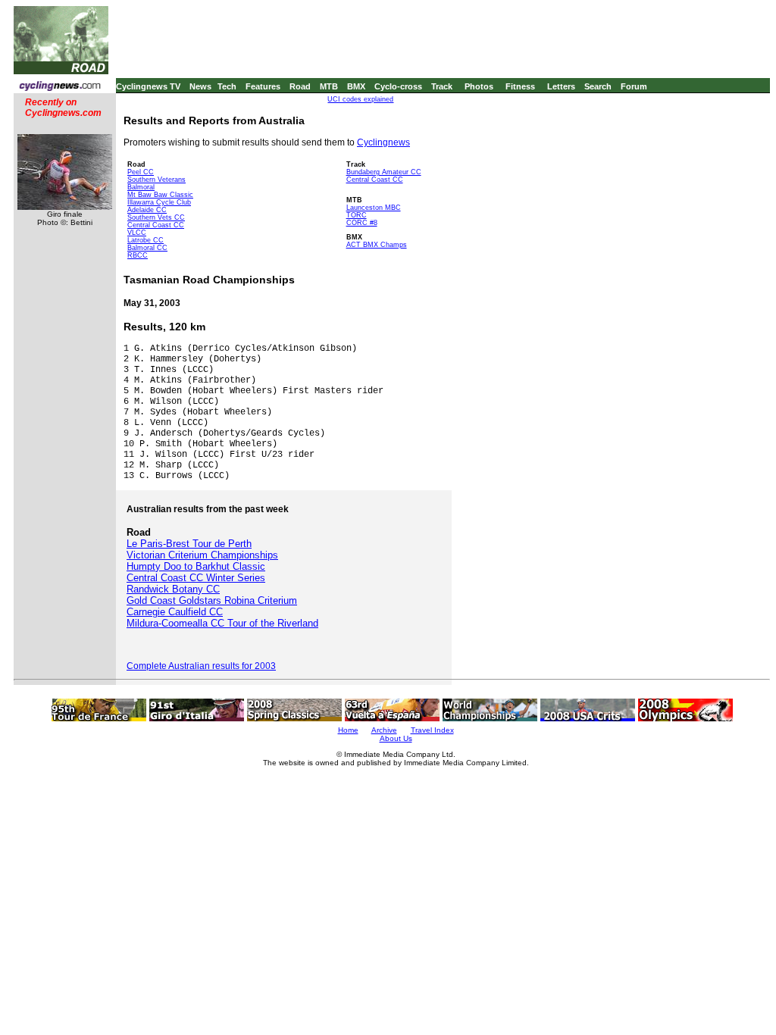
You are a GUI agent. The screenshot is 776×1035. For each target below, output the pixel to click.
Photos (479, 86)
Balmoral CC (147, 248)
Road (300, 86)
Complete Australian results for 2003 (201, 666)
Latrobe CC (145, 240)
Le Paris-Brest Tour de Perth (189, 543)
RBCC (137, 255)
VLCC (136, 232)
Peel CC (140, 172)
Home (348, 730)
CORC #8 (361, 223)
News (200, 86)
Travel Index (432, 730)
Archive (384, 730)
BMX (356, 86)
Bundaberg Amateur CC (383, 172)
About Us (396, 738)
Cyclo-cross (398, 86)
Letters (561, 86)
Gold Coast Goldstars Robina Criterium (212, 600)
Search (598, 86)
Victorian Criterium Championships (202, 555)
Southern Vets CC (156, 217)
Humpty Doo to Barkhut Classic (196, 566)
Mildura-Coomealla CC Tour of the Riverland (222, 623)
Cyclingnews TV (148, 86)
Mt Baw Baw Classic (160, 195)
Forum (634, 86)
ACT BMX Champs (376, 245)
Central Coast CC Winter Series (196, 577)
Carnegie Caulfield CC (175, 612)
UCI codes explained (360, 99)
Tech (226, 86)
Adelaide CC (147, 210)
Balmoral (141, 187)
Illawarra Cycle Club (159, 202)
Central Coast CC (155, 225)
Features (263, 86)
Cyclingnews (383, 142)
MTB (329, 86)
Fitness (520, 86)
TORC (356, 215)
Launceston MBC (373, 207)
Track (441, 86)
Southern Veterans (156, 179)
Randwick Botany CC (173, 589)
